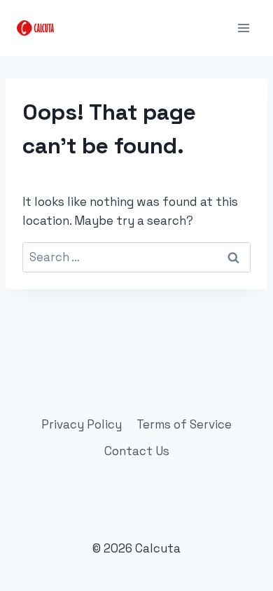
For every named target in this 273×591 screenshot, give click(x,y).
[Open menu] (243, 28)
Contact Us (136, 451)
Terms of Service (184, 424)
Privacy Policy (81, 424)
